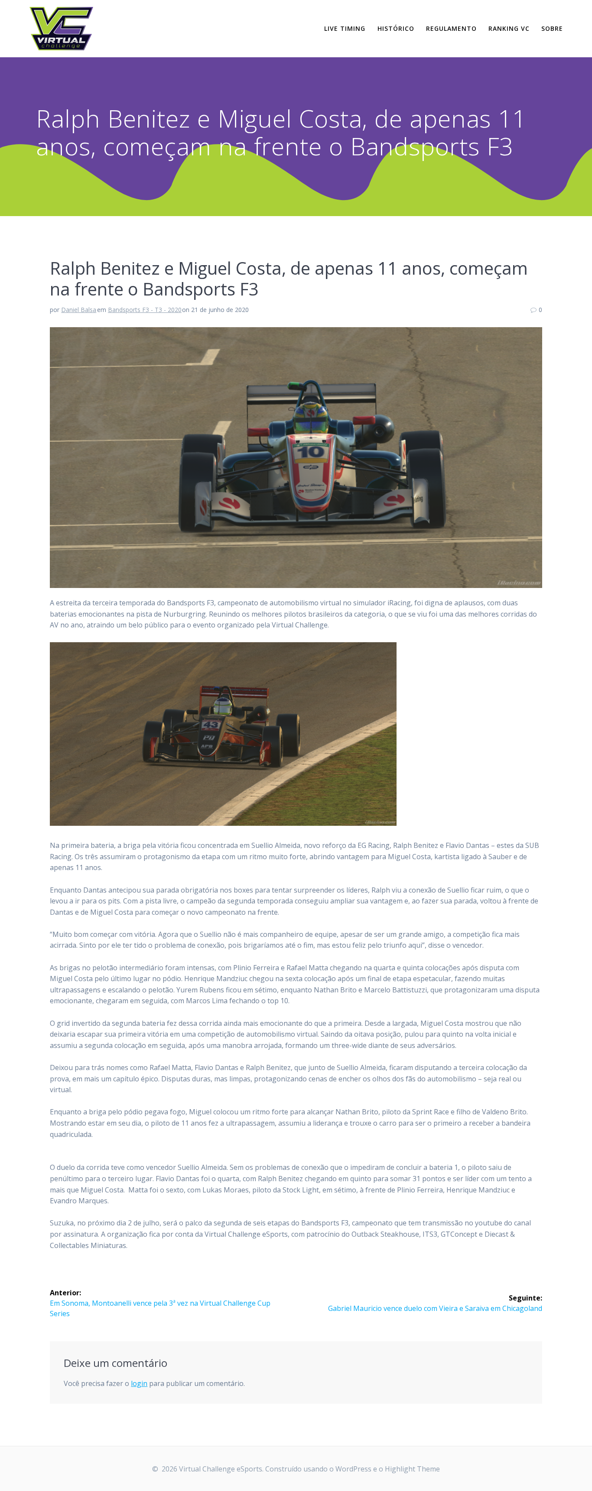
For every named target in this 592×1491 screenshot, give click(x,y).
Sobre (552, 28)
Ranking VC (509, 28)
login (139, 1383)
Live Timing (344, 28)
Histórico (395, 28)
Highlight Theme (412, 1469)
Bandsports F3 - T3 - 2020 (145, 309)
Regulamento (451, 28)
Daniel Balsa (78, 309)
